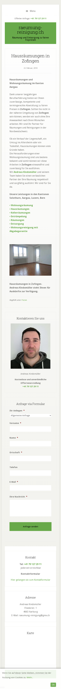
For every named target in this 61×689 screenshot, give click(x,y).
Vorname (15, 423)
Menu (33, 11)
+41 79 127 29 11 (38, 18)
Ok (53, 684)
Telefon (13, 467)
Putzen (24, 300)
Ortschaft (16, 452)
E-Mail (14, 482)
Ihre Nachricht (18, 496)
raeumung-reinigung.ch (30, 29)
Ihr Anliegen (17, 410)
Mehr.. (30, 677)
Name (14, 438)
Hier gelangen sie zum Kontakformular (30, 579)
